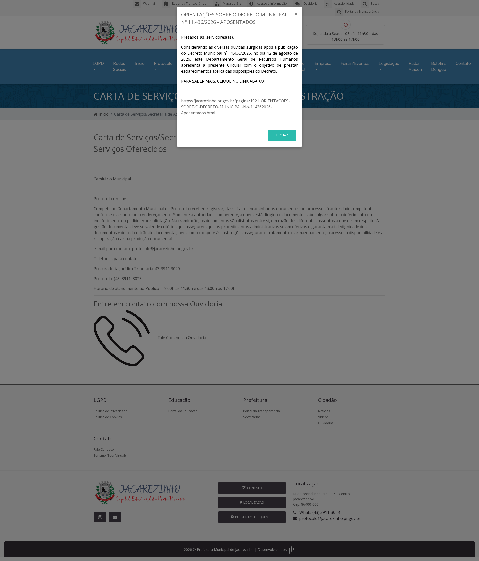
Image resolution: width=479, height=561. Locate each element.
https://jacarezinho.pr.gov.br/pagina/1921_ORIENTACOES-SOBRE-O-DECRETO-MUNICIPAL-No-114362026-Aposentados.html (235, 107)
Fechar (282, 135)
